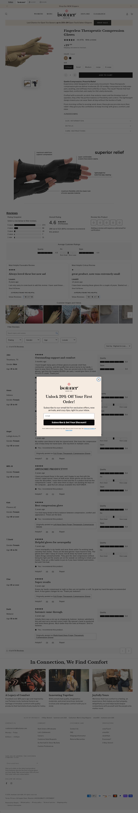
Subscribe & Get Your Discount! (69, 422)
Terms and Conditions (89, 428)
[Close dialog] (98, 379)
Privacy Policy (69, 430)
